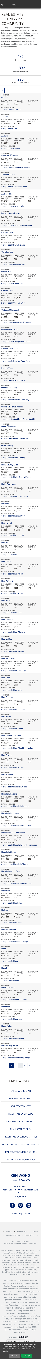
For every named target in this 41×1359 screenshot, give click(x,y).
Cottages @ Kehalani (10, 310)
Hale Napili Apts (8, 658)
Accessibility (22, 1231)
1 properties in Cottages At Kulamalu (16, 341)
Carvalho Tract (7, 252)
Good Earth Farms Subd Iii (12, 406)
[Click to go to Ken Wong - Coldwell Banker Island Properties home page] (8, 4)
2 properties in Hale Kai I (11, 554)
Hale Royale (6, 755)
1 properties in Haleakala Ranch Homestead (19, 845)
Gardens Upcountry (9, 387)
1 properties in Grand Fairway (13, 457)
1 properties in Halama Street (13, 515)
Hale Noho (5, 677)
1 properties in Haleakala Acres (14, 786)
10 (25, 1065)
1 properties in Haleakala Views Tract (16, 883)
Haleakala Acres (8, 774)
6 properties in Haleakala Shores (14, 864)
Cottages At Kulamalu (10, 329)
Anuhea (4, 135)
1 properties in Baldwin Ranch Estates (16, 225)
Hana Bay (5, 968)
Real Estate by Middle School (21, 1152)
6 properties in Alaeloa (10, 128)
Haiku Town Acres (8, 484)
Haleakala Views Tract (10, 871)
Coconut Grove (7, 290)
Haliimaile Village (8, 929)
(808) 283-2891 (21, 1186)
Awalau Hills (6, 193)
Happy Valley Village (9, 1045)
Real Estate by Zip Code (20, 1113)
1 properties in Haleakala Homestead (16, 825)
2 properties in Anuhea (10, 148)
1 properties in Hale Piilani (12, 728)
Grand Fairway (7, 445)
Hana (3, 948)
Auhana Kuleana (8, 174)
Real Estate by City (21, 1106)
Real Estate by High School (20, 1159)
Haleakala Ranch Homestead (13, 832)
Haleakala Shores (8, 852)
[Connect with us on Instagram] (20, 1205)
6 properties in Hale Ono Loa (13, 709)
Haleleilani (5, 890)
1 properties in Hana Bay (11, 980)
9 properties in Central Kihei (12, 283)
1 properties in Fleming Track (13, 380)
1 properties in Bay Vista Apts (13, 244)
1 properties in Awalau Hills (12, 206)
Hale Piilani (6, 716)
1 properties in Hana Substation (14, 999)
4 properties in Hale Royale (12, 767)
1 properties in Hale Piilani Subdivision (17, 748)
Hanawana (5, 1006)
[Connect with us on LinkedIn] (28, 1205)
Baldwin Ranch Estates (10, 213)
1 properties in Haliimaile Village (14, 941)
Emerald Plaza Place (9, 348)
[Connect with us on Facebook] (12, 1205)
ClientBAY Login (13, 1235)
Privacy (9, 1231)
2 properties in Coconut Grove (13, 302)
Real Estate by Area (20, 1129)
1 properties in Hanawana (11, 1019)
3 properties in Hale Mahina (12, 651)
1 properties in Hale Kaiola (12, 573)
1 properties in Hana (9, 961)
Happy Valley (6, 1026)
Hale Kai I (5, 542)
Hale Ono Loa (7, 697)
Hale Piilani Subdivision (11, 735)
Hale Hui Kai (6, 523)
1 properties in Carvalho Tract (13, 264)
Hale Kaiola (6, 561)
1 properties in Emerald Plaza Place (15, 361)
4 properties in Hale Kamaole (13, 593)
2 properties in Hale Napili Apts (14, 670)
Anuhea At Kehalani (9, 155)
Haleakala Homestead (10, 813)
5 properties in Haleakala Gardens (15, 806)
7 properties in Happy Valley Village (15, 1057)
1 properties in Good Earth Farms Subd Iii (18, 419)
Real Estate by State (20, 1091)
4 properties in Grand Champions (14, 438)
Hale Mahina (6, 639)
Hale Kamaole (7, 581)
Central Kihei (6, 271)
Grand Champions (8, 426)
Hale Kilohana (7, 619)
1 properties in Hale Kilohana (13, 632)
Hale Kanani (6, 600)
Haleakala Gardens (9, 793)
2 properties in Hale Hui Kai (12, 535)
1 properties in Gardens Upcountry (15, 399)
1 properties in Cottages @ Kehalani (16, 322)
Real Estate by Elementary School (20, 1144)
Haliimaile (5, 910)
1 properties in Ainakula (10, 109)
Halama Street (7, 503)
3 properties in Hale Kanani (12, 612)
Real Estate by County (21, 1098)
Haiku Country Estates (10, 464)
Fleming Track (7, 368)
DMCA (35, 1231)
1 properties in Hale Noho (11, 690)
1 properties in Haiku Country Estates (16, 477)
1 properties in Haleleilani (11, 903)
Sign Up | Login (20, 1213)
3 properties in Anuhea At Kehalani (15, 167)
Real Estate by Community (20, 1121)
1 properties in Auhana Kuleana (14, 186)
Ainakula (5, 97)
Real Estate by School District (20, 1136)
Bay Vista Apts (7, 232)
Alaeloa (4, 116)
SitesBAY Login (31, 1235)
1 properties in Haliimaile (11, 922)
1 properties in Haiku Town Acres (14, 496)
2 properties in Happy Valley (12, 1038)
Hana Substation (8, 987)
